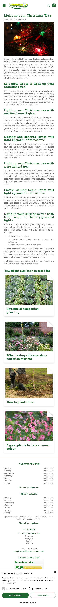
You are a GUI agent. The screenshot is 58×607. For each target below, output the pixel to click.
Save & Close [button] (15, 595)
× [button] (55, 572)
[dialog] (29, 588)
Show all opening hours (29, 487)
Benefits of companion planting (23, 310)
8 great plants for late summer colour (28, 446)
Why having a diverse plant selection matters (27, 357)
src (48, 5)
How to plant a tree (20, 402)
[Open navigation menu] (4, 5)
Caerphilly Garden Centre (29, 533)
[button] (29, 602)
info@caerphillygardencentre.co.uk (29, 551)
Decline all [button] (42, 595)
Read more (11, 583)
